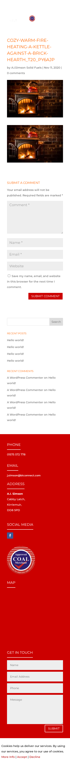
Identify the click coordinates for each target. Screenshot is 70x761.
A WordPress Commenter (25, 377)
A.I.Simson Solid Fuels (26, 67)
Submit (54, 728)
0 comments (16, 73)
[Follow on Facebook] (10, 535)
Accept (22, 757)
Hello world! (15, 340)
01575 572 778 (50, 4)
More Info (8, 757)
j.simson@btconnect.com (24, 475)
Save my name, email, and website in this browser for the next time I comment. (33, 281)
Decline (34, 757)
